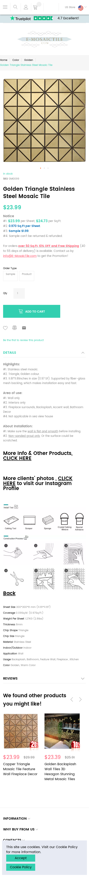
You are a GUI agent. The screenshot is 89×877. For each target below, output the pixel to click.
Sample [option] (10, 274)
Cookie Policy (21, 867)
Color (15, 60)
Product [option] (26, 274)
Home (3, 60)
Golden (28, 60)
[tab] (44, 353)
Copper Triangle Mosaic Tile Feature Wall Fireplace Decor (20, 769)
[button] (73, 7)
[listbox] (44, 276)
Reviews (10, 678)
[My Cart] (37, 7)
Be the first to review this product (23, 340)
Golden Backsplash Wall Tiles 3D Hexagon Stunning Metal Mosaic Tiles (60, 771)
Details (9, 352)
